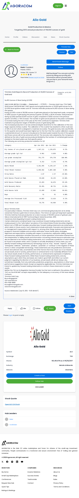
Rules (55, 479)
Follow (60, 67)
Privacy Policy (58, 483)
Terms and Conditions (61, 487)
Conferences (6, 479)
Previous (62, 52)
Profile (15, 37)
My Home (5, 472)
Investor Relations (34, 472)
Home (7, 37)
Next (71, 52)
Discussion (36, 37)
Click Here (69, 370)
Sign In (58, 6)
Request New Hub (8, 483)
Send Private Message (60, 62)
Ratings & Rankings (8, 490)
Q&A (45, 37)
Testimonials (32, 479)
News (53, 37)
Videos (24, 37)
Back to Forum (13, 50)
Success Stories (33, 476)
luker (11, 419)
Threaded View (66, 47)
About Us (56, 472)
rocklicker (13, 425)
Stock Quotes (64, 37)
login (10, 315)
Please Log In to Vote (36, 77)
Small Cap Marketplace (10, 476)
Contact (31, 483)
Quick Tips (5, 487)
